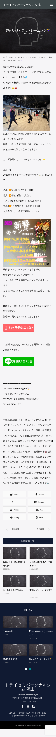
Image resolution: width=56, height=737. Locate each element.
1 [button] (26, 669)
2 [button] (30, 669)
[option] (28, 640)
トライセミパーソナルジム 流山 (23, 5)
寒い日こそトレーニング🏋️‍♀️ (40, 659)
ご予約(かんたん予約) (26, 713)
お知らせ (12, 713)
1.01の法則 (7, 631)
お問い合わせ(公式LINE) (22, 716)
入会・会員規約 (39, 716)
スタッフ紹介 (42, 713)
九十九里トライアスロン (13, 590)
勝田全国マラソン (10, 659)
